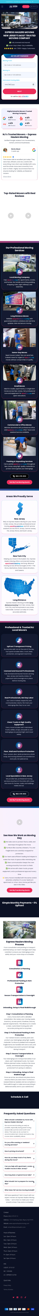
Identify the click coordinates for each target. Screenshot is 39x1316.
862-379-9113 (34, 6)
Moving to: (6, 70)
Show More (7, 177)
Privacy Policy (7, 1285)
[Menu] (2, 7)
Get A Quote (26, 6)
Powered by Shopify (25, 1312)
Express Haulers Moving (17, 1312)
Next (19, 91)
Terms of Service (8, 1289)
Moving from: (7, 61)
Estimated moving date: (11, 80)
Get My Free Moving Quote (20, 482)
